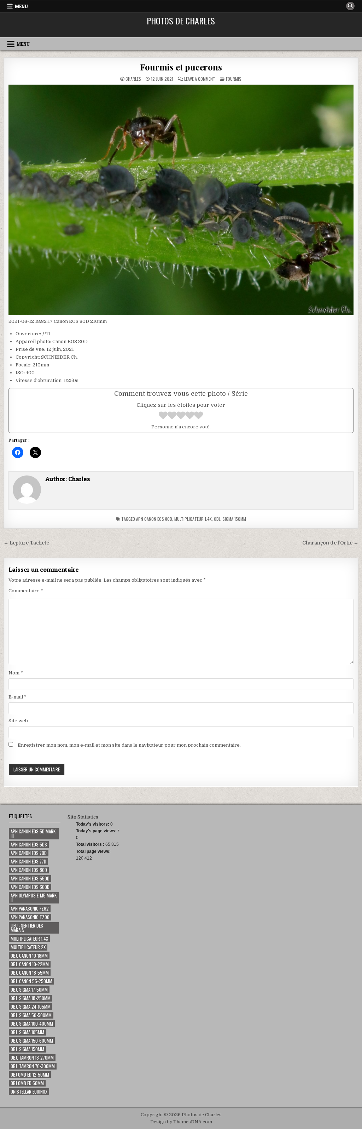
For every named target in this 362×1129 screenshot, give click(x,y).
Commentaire (25, 590)
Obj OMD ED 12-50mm (30, 1074)
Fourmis (233, 79)
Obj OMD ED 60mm (27, 1083)
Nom (15, 672)
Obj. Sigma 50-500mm (31, 1015)
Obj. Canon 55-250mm (31, 981)
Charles (133, 79)
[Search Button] (350, 6)
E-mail (17, 697)
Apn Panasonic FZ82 (30, 908)
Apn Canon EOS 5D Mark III (33, 833)
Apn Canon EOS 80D (154, 519)
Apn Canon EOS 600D (30, 887)
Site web (18, 720)
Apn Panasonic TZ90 (30, 917)
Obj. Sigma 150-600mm (32, 1040)
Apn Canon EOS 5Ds (29, 844)
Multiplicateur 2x (28, 947)
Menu (21, 6)
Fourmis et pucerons (181, 67)
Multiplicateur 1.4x (193, 519)
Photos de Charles (181, 20)
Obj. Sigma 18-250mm (31, 998)
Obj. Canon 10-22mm (30, 964)
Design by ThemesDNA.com (181, 1121)
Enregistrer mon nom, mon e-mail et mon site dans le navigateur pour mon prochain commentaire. (129, 745)
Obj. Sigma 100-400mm (32, 1023)
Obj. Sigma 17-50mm (29, 989)
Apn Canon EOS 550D (30, 878)
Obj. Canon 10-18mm (29, 955)
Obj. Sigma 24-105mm (31, 1006)
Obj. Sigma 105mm (27, 1032)
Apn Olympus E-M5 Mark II (34, 897)
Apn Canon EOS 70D (29, 853)
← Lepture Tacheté (26, 543)
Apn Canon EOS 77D (28, 861)
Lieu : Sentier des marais (27, 928)
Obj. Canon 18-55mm (30, 972)
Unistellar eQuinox (29, 1091)
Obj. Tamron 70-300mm (33, 1066)
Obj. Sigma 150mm (230, 519)
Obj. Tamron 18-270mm (32, 1057)
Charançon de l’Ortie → (330, 543)
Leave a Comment (199, 79)
